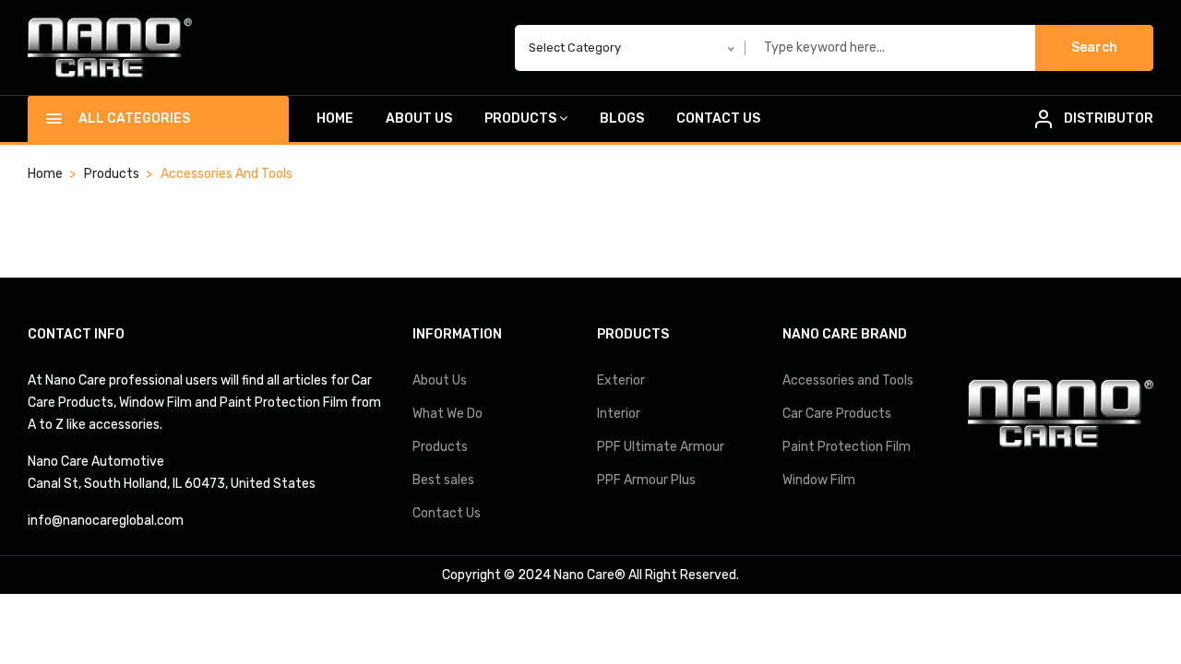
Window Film (818, 480)
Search (1094, 47)
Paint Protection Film (846, 447)
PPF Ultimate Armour (660, 447)
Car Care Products (836, 413)
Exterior (621, 380)
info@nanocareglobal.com (106, 520)
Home (334, 118)
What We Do (447, 413)
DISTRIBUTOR (1108, 118)
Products (520, 118)
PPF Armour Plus (646, 480)
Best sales (443, 480)
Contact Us (718, 118)
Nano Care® (590, 575)
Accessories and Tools (847, 380)
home (45, 174)
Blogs (622, 118)
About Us (419, 118)
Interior (618, 413)
